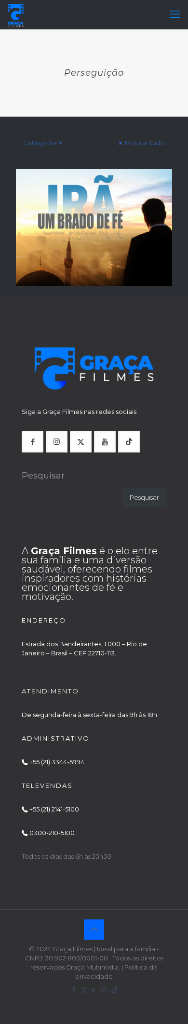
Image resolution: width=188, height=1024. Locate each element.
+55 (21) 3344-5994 (56, 762)
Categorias (40, 142)
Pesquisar (43, 475)
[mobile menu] (175, 14)
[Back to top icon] (94, 929)
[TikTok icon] (114, 990)
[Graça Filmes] (15, 14)
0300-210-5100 (52, 833)
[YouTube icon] (94, 990)
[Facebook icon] (74, 990)
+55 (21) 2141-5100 (54, 809)
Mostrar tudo (144, 142)
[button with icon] (32, 441)
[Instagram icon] (104, 990)
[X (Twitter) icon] (84, 990)
